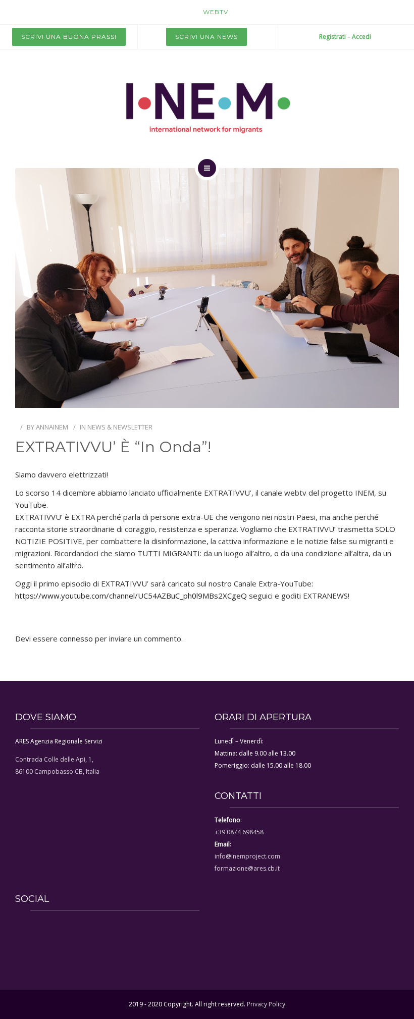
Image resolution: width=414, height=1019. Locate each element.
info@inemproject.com (247, 856)
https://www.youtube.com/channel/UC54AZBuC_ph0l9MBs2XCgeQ (131, 596)
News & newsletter (119, 427)
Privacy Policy (266, 1004)
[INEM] (207, 107)
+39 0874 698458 (239, 832)
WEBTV (215, 12)
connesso (76, 638)
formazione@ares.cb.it (247, 868)
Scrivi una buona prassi (69, 36)
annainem (52, 427)
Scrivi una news (206, 36)
